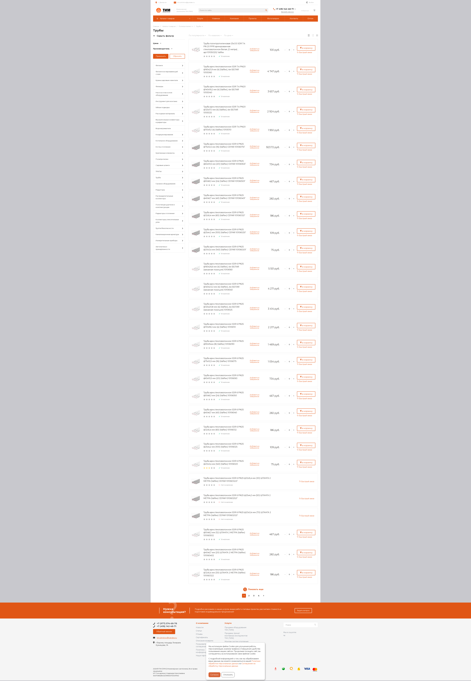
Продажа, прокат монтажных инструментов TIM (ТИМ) (236, 635)
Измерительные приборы (166, 240)
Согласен (214, 675)
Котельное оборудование (167, 141)
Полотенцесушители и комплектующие (165, 206)
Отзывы (199, 634)
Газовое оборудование (165, 184)
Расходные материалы (165, 114)
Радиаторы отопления (165, 213)
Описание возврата (204, 641)
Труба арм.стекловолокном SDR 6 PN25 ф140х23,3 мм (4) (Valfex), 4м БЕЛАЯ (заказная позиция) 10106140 (223, 287)
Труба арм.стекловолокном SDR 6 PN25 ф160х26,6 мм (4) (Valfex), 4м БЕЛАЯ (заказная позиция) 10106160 (223, 267)
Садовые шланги (163, 165)
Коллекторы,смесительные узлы (167, 221)
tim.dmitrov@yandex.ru (186, 2)
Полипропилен (162, 159)
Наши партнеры (203, 655)
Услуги (228, 623)
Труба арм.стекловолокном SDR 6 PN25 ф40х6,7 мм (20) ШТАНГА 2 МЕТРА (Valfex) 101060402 (224, 552)
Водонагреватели (163, 128)
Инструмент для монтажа (166, 101)
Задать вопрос (303, 610)
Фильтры (159, 86)
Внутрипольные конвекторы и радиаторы (167, 121)
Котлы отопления (163, 147)
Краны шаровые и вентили (167, 80)
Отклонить (228, 675)
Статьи (199, 631)
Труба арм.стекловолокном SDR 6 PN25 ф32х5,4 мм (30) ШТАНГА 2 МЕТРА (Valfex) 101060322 (224, 573)
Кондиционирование (164, 135)
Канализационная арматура (167, 234)
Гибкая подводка (163, 107)
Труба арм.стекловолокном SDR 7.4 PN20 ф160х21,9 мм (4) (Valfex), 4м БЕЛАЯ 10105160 (224, 69)
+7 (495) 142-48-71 (166, 626)
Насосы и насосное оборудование (164, 94)
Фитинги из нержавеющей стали (167, 73)
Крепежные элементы (165, 153)
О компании (202, 623)
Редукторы (160, 190)
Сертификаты (202, 637)
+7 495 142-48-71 (285, 9)
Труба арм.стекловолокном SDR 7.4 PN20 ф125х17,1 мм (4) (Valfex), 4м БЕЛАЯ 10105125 (224, 110)
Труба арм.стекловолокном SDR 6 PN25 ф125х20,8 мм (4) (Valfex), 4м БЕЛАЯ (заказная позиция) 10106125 (223, 307)
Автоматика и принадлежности (163, 248)
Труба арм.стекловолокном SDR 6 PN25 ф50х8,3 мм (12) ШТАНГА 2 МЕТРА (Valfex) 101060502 (224, 532)
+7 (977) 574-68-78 (167, 623)
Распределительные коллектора (164, 197)
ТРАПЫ (159, 171)
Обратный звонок (164, 631)
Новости (199, 627)
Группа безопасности (165, 228)
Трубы (158, 178)
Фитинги (159, 65)
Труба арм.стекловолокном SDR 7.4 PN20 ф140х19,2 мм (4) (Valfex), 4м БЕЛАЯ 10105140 (224, 89)
